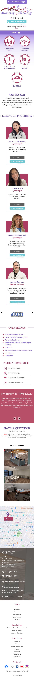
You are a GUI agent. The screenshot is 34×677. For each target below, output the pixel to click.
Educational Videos (15, 382)
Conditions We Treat (9, 49)
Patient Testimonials (17, 394)
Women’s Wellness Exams (14, 334)
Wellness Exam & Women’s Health (9, 67)
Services (17, 612)
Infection (8, 347)
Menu (14, 32)
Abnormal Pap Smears (12, 340)
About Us (17, 609)
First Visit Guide (14, 368)
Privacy (17, 644)
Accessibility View (16, 1)
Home (17, 607)
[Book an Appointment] (16, 22)
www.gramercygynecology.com (15, 581)
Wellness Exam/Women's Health (17, 628)
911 (20, 596)
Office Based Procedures (17, 85)
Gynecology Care (17, 630)
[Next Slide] (19, 418)
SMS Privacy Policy (17, 646)
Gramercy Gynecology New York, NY (17, 671)
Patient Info (17, 614)
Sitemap (17, 649)
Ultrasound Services (24, 67)
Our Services (17, 327)
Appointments (17, 617)
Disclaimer (17, 641)
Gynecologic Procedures (25, 49)
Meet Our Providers (17, 115)
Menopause (9, 353)
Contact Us (17, 657)
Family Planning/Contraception (16, 337)
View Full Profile (17, 158)
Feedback (17, 651)
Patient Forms (14, 373)
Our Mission (17, 94)
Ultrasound (9, 356)
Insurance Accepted (16, 378)
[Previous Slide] (15, 418)
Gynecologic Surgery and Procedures (18, 350)
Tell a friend (17, 654)
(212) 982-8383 (18, 18)
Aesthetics (17, 619)
